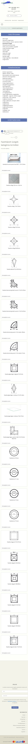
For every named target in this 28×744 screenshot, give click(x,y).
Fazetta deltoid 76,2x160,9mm (14, 269)
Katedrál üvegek (6, 50)
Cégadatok (23, 731)
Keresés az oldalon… (14, 15)
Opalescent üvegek (7, 53)
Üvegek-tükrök (6, 59)
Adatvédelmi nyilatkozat (12, 701)
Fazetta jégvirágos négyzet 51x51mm (14, 374)
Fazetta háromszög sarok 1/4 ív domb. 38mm (14, 332)
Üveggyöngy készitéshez (8, 105)
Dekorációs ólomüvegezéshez (9, 76)
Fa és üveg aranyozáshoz (8, 80)
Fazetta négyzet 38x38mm (14, 584)
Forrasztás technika (7, 81)
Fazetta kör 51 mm (14, 479)
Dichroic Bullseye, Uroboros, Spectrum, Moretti (13, 42)
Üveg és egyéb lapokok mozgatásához (11, 94)
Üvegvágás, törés (6, 110)
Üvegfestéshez (6, 102)
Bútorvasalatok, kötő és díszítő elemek (11, 75)
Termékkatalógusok (21, 723)
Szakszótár (23, 721)
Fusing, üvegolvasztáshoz (8, 83)
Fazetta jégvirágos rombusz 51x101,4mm (14, 395)
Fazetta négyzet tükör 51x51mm (14, 647)
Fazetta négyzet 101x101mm (14, 542)
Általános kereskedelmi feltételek (19, 725)
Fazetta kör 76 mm (14, 521)
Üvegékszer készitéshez (8, 99)
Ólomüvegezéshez (6, 86)
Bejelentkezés (21, 20)
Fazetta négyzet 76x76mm (14, 626)
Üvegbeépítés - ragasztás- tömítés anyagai (12, 96)
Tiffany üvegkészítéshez (8, 89)
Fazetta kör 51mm (14, 500)
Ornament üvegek (6, 54)
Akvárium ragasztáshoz (7, 72)
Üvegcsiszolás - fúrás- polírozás (9, 97)
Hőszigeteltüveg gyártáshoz (8, 84)
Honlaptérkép (22, 719)
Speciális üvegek (6, 56)
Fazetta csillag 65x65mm (14, 248)
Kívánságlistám (8, 20)
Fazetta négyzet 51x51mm (14, 605)
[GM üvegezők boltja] (14, 3)
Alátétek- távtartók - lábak (8, 73)
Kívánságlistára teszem (6, 170)
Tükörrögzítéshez (6, 91)
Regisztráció (14, 20)
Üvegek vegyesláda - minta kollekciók (10, 58)
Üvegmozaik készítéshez (8, 107)
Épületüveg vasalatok (7, 78)
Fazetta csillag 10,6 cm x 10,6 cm (14, 185)
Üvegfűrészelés (6, 104)
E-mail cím (5, 695)
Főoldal (8, 28)
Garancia (23, 729)
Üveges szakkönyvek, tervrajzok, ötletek (11, 100)
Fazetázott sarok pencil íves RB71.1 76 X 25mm (14, 164)
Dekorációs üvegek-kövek (8, 40)
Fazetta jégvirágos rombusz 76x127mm (14, 416)
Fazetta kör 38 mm (14, 458)
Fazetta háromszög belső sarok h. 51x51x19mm (14, 290)
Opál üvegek (5, 51)
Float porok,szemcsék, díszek (9, 45)
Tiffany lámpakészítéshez (8, 88)
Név (4, 691)
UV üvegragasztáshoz (7, 92)
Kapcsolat (23, 717)
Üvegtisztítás (5, 108)
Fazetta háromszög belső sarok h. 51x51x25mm (14, 311)
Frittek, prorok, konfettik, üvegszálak (10, 46)
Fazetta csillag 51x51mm (14, 227)
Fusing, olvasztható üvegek (8, 48)
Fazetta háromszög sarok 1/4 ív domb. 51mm (14, 353)
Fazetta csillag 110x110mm (14, 206)
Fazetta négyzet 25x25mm (14, 563)
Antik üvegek (5, 38)
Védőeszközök (6, 111)
